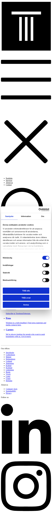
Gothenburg (10, 355)
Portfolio (9, 178)
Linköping (10, 370)
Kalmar (8, 366)
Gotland (9, 361)
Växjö (8, 374)
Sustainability (11, 391)
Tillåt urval (26, 298)
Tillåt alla (26, 291)
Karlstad (9, 368)
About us (9, 183)
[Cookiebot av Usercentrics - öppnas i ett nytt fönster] (38, 209)
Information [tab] (26, 216)
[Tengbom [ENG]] (26, 50)
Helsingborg (10, 359)
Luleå (8, 376)
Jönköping (10, 363)
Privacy (9, 393)
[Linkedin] (26, 457)
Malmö (8, 357)
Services (9, 180)
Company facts (11, 389)
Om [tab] (42, 216)
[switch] (45, 265)
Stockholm (10, 353)
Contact (9, 185)
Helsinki (9, 381)
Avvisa (26, 305)
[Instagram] (26, 514)
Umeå (8, 379)
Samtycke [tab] (9, 216)
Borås (8, 372)
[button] (26, 113)
